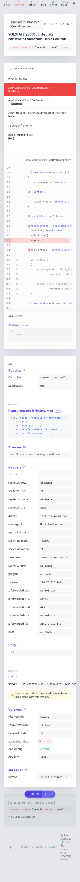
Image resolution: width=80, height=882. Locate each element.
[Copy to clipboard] (67, 48)
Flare (67, 842)
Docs (39, 847)
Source (25, 847)
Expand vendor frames (23, 68)
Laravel (53, 847)
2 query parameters (23, 817)
